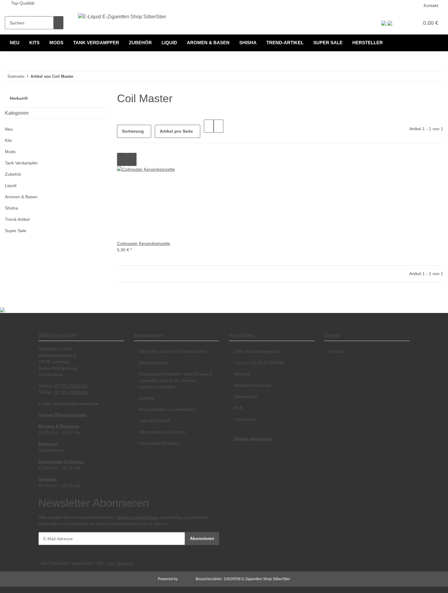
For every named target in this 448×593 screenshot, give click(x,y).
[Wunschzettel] (412, 22)
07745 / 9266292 (71, 385)
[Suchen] (58, 22)
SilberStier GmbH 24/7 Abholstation (173, 351)
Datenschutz (246, 396)
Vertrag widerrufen (253, 438)
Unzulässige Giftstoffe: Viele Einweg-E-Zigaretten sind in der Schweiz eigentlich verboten (176, 380)
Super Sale (15, 230)
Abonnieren (202, 538)
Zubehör (13, 174)
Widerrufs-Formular (253, 385)
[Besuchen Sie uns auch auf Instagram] (234, 506)
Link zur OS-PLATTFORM (259, 362)
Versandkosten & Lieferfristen (167, 409)
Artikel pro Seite (176, 131)
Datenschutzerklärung (137, 517)
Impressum (244, 419)
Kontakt (431, 5)
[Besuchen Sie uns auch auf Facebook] (234, 499)
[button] (402, 22)
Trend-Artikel (17, 219)
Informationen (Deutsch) (162, 431)
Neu (9, 129)
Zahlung (147, 398)
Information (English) (159, 443)
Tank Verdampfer (21, 162)
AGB (238, 407)
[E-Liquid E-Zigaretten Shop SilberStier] (122, 16)
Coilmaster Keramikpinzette (143, 243)
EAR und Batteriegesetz (257, 351)
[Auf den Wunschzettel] (132, 159)
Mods (10, 151)
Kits (8, 140)
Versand (124, 563)
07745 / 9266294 (71, 392)
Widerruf (242, 374)
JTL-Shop (187, 579)
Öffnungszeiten (153, 362)
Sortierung (133, 131)
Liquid (10, 185)
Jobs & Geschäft (154, 420)
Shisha (11, 208)
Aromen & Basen (21, 196)
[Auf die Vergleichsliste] (122, 159)
